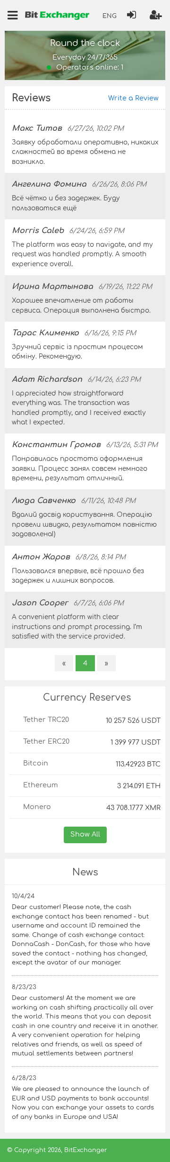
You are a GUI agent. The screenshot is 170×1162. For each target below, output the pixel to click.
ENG (109, 16)
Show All (85, 834)
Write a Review (133, 98)
